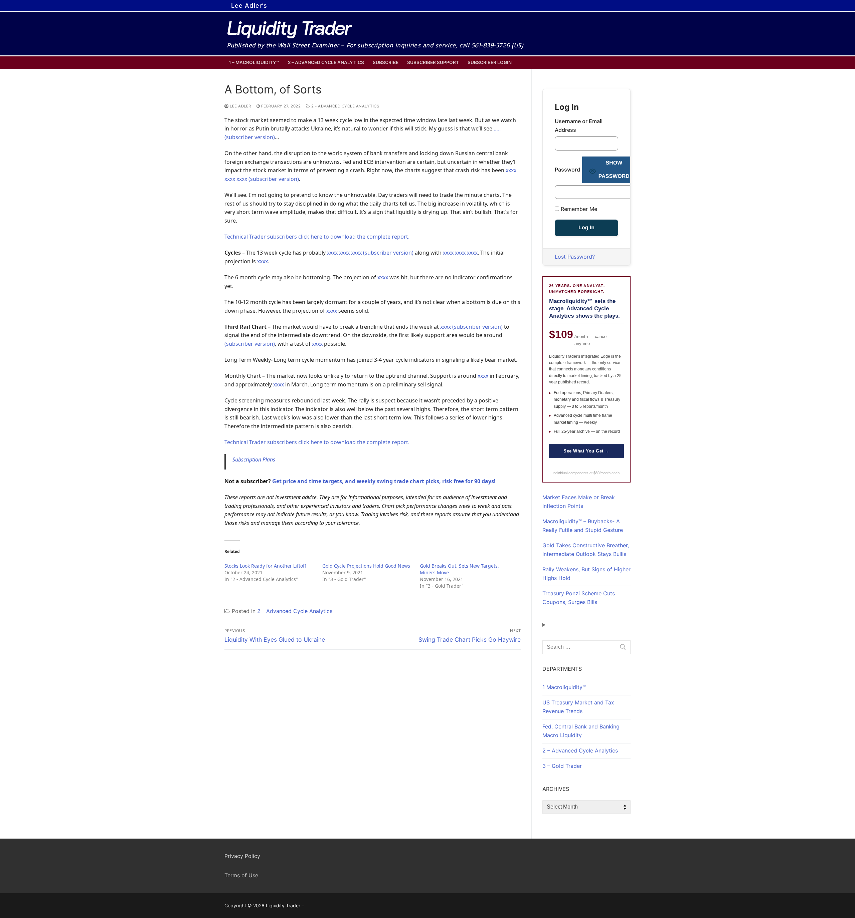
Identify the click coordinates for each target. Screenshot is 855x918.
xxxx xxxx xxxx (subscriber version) (370, 252)
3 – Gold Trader (562, 765)
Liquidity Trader (288, 28)
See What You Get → (586, 450)
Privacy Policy (242, 856)
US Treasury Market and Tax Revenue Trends (578, 706)
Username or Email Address (579, 125)
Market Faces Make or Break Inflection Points (578, 501)
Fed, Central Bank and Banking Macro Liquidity (581, 730)
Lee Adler (240, 106)
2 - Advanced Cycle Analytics (344, 106)
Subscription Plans (253, 459)
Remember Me (578, 209)
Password (567, 169)
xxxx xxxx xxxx (460, 252)
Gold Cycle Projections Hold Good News (366, 566)
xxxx (262, 261)
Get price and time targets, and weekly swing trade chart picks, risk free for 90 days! (384, 481)
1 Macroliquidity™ (564, 687)
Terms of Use (241, 875)
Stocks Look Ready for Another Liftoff (265, 566)
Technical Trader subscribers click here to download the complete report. (316, 236)
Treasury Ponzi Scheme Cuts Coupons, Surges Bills (578, 597)
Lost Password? (575, 256)
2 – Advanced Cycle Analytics (580, 750)
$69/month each (606, 473)
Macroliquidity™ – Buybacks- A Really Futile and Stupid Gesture (582, 525)
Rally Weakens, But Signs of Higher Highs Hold (586, 573)
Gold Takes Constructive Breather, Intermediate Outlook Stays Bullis (585, 549)
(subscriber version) (477, 326)
